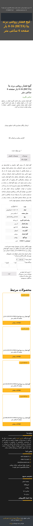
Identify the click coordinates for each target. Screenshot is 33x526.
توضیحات (25, 156)
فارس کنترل (19, 438)
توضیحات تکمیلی (13, 156)
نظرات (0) (24, 159)
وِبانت (10, 523)
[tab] (25, 156)
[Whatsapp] (14, 472)
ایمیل (7, 262)
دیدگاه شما (27, 262)
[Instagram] (18, 472)
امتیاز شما (28, 259)
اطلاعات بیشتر (16, 322)
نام (15, 262)
